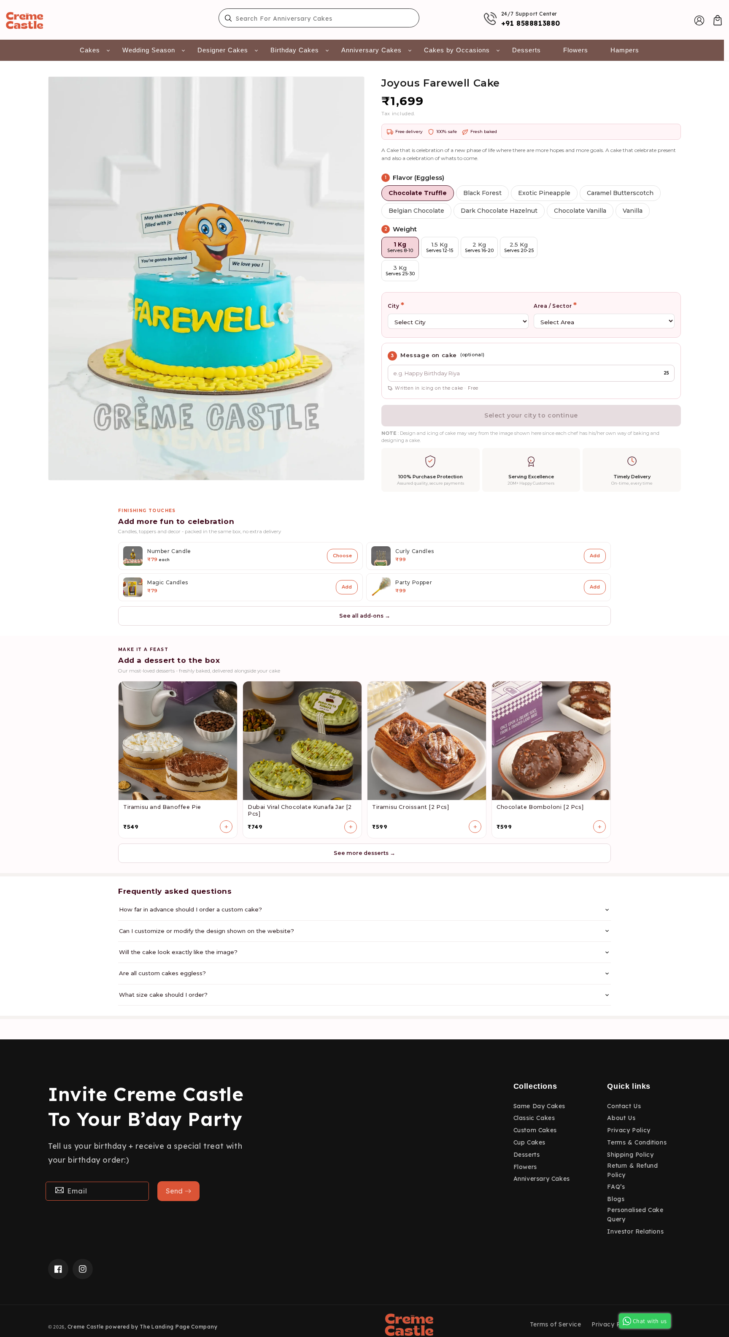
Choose (342, 556)
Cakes (90, 50)
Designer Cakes (222, 50)
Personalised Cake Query (635, 1214)
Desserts (526, 50)
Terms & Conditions (637, 1142)
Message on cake (428, 355)
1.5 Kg (439, 247)
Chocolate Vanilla (580, 210)
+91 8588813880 (530, 23)
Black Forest (482, 193)
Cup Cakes (529, 1142)
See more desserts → (364, 853)
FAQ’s (616, 1187)
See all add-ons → (364, 616)
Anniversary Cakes (371, 50)
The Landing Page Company (178, 1326)
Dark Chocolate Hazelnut (499, 210)
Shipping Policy (630, 1154)
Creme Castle (86, 1326)
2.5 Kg (519, 247)
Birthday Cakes (294, 50)
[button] (717, 20)
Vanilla (633, 210)
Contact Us (624, 1106)
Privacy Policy (628, 1130)
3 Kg (400, 270)
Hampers (624, 50)
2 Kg (479, 247)
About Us (621, 1118)
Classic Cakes (534, 1118)
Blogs (615, 1199)
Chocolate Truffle (418, 193)
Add (595, 556)
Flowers (575, 50)
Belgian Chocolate (416, 210)
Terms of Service (555, 1324)
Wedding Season (148, 50)
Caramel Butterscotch (620, 193)
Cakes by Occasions (457, 50)
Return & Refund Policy (632, 1170)
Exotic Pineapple (544, 193)
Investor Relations (635, 1231)
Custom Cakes (535, 1130)
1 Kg (400, 247)
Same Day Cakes (539, 1106)
